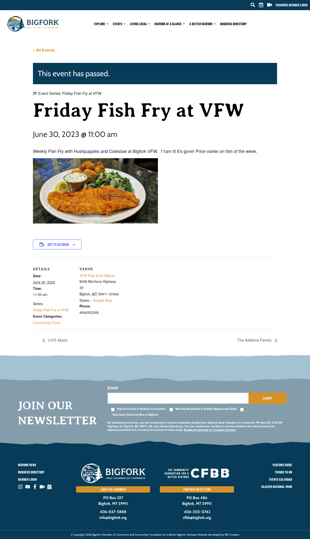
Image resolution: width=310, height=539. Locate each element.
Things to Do (283, 472)
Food (56, 322)
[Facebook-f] (34, 486)
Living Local (138, 24)
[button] (253, 5)
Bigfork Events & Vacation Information (141, 408)
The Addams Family (254, 340)
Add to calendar (58, 244)
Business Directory (233, 24)
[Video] (42, 486)
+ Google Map (101, 300)
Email (113, 388)
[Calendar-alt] (49, 486)
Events (117, 24)
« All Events (44, 50)
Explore (99, 24)
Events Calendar (280, 479)
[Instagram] (20, 486)
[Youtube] (27, 486)
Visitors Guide (282, 465)
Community (41, 322)
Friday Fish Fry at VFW (51, 309)
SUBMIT (267, 398)
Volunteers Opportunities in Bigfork (135, 414)
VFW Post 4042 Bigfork (97, 275)
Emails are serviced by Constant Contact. (210, 430)
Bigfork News (27, 465)
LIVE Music (57, 340)
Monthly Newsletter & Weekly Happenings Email (206, 408)
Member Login (27, 479)
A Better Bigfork (200, 24)
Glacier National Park (276, 486)
